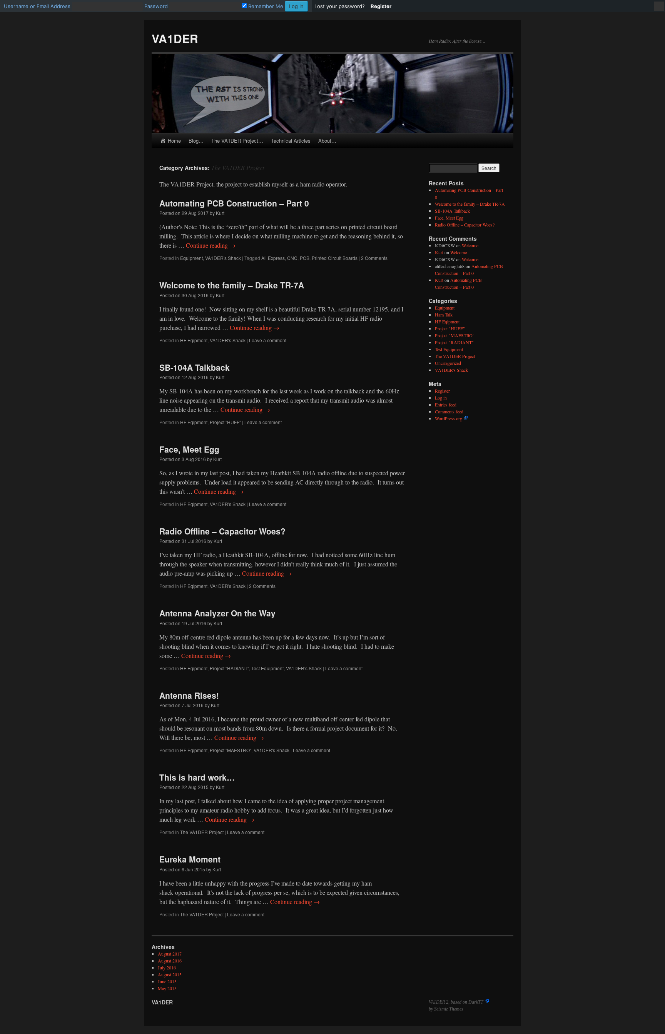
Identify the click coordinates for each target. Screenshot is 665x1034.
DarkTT (475, 1002)
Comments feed (449, 411)
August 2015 (170, 974)
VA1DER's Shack (223, 258)
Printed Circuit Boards (335, 258)
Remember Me (265, 6)
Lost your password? (339, 6)
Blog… (196, 140)
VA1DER (175, 38)
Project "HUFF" (225, 422)
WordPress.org (448, 418)
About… (327, 140)
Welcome (470, 245)
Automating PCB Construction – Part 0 (234, 203)
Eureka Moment (190, 859)
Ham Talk (444, 314)
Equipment (191, 258)
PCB (304, 258)
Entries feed (445, 404)
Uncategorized (448, 363)
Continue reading (211, 245)
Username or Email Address (37, 6)
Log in (441, 398)
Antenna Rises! (189, 695)
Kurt (220, 213)
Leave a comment (267, 340)
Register (442, 391)
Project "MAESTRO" (230, 750)
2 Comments (374, 258)
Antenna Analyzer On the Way (217, 613)
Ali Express (273, 258)
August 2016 (170, 960)
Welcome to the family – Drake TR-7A (231, 285)
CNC (292, 258)
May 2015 (167, 988)
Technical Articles (291, 140)
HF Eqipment (193, 340)
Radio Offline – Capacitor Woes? (222, 531)
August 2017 (170, 954)
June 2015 (167, 981)
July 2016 (167, 967)
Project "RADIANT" (229, 668)
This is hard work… (197, 777)
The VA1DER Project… (237, 140)
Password (156, 6)
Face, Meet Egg (189, 449)
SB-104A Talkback (194, 367)
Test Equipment (267, 668)
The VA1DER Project (202, 832)
